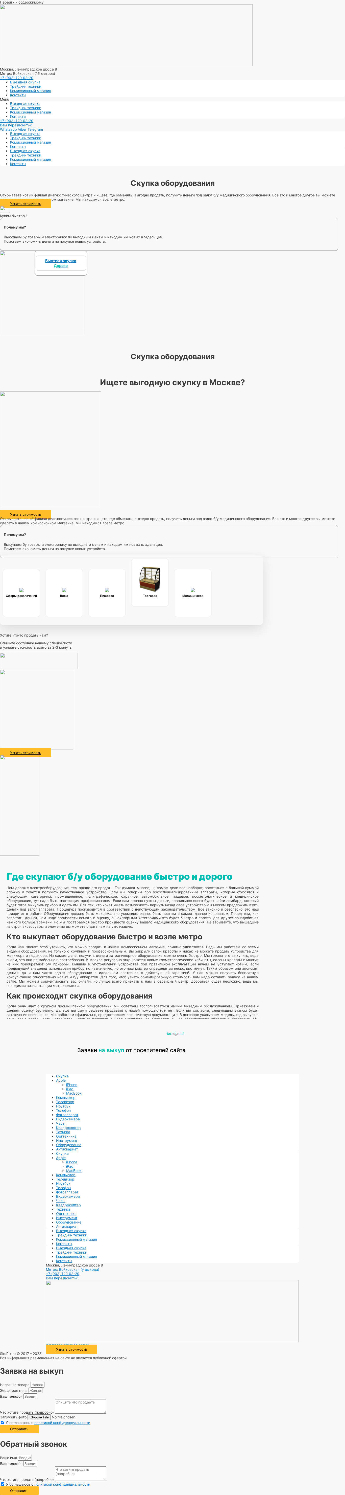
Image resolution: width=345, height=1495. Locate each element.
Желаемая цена (14, 1390)
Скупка (62, 1076)
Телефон (63, 1110)
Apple (61, 1080)
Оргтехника (66, 1136)
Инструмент (66, 1140)
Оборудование (68, 1145)
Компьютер (66, 1097)
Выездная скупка (25, 82)
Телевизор (65, 1102)
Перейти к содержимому (22, 2)
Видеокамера (68, 1119)
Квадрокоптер (68, 1127)
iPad (69, 1089)
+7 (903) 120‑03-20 (16, 78)
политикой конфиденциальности (62, 1422)
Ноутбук (63, 1106)
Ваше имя (9, 1458)
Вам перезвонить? (16, 125)
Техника (63, 1132)
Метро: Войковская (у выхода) (72, 1269)
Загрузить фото (14, 1417)
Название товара (15, 1385)
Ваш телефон (11, 1396)
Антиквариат (67, 1149)
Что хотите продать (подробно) (27, 1412)
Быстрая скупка (60, 263)
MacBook (74, 1093)
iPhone (71, 1084)
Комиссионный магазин (30, 90)
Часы (60, 1123)
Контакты (18, 95)
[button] (172, 99)
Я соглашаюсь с (48, 1422)
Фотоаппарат (67, 1115)
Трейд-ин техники (25, 86)
